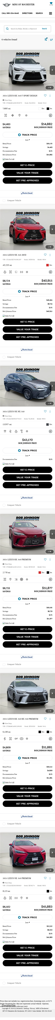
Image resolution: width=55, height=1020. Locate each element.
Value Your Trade (28, 172)
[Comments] (50, 115)
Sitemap (26, 1008)
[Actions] (50, 95)
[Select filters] (46, 39)
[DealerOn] (9, 1005)
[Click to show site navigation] (50, 13)
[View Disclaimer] (26, 115)
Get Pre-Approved (27, 180)
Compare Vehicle (14, 200)
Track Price (29, 134)
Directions (27, 13)
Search (44, 29)
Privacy (32, 1008)
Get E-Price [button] (27, 165)
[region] (27, 149)
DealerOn (19, 1008)
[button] (10, 13)
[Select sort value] (51, 39)
